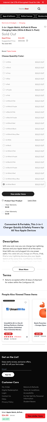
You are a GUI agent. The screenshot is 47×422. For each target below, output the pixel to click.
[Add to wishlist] (45, 26)
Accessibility (29, 393)
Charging (22, 23)
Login (4, 393)
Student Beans (29, 401)
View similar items (18, 194)
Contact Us (6, 396)
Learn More (32, 200)
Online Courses (26, 16)
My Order (6, 387)
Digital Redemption (10, 390)
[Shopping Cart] (43, 8)
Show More (23, 269)
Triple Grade (11, 51)
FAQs (4, 399)
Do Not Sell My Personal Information (33, 397)
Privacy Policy (7, 402)
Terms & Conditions (31, 390)
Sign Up (8, 374)
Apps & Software (9, 16)
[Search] (39, 8)
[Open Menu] (3, 8)
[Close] (43, 2)
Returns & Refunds (31, 387)
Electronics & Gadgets (9, 23)
